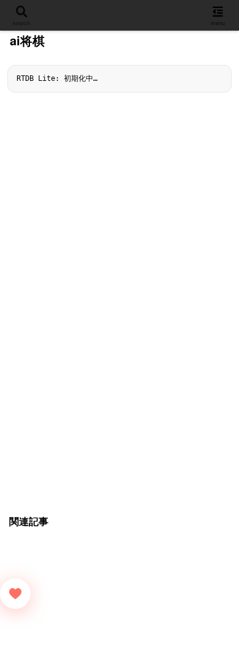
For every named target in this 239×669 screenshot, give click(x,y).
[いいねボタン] (15, 593)
